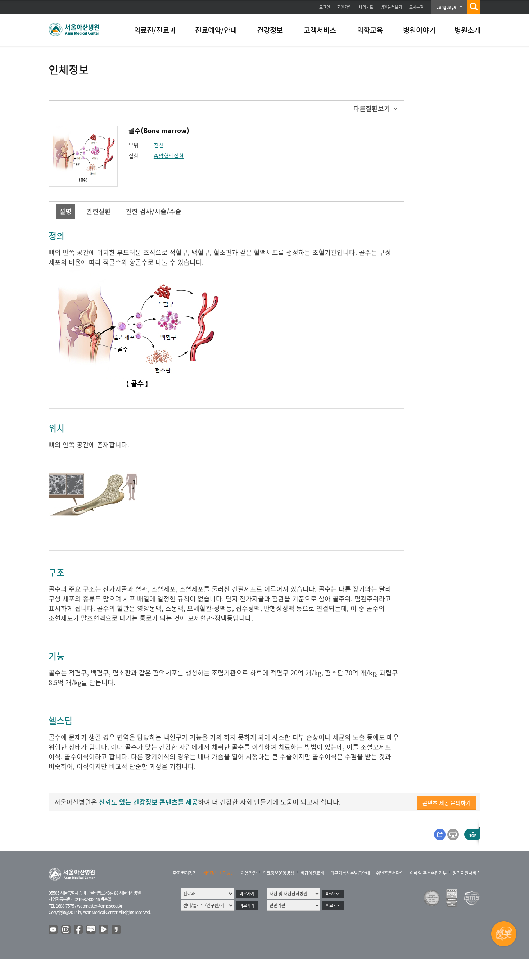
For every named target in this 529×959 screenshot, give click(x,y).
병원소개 (467, 30)
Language (446, 7)
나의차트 (366, 7)
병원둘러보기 (391, 7)
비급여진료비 (312, 873)
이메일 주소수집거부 (428, 873)
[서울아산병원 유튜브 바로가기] (54, 930)
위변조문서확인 (390, 873)
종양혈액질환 (169, 156)
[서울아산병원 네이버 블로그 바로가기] (91, 930)
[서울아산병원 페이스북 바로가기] (79, 930)
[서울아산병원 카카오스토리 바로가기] (117, 930)
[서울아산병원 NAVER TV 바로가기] (104, 930)
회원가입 (344, 7)
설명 (65, 211)
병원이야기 (419, 30)
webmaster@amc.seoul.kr (99, 906)
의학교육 (370, 30)
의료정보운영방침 (278, 873)
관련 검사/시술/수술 (153, 211)
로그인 (324, 7)
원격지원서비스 (466, 873)
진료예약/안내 (216, 30)
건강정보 (270, 30)
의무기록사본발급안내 (350, 873)
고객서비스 (320, 30)
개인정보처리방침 (219, 873)
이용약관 (249, 873)
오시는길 (416, 7)
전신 (159, 145)
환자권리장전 (185, 873)
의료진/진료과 (155, 30)
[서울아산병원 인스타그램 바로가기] (66, 930)
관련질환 (98, 211)
